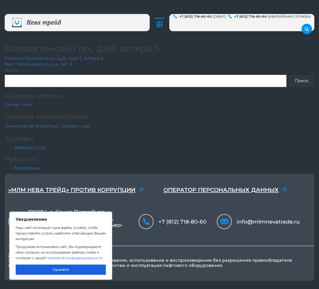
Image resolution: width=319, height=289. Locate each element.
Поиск (12, 70)
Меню (159, 18)
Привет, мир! (19, 104)
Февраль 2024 (30, 147)
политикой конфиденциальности (74, 258)
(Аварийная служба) (272, 16)
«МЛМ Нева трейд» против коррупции (71, 190)
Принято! (61, 270)
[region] (60, 246)
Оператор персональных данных (221, 190)
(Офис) (202, 16)
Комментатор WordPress (31, 126)
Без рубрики (27, 168)
